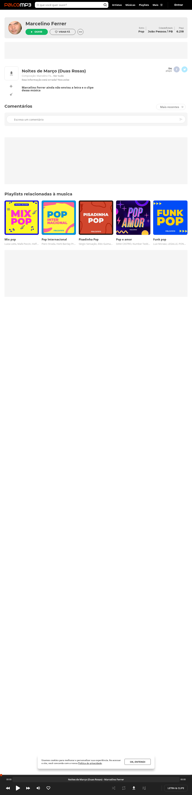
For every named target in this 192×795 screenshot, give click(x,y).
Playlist (144, 788)
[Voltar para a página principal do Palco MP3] (18, 5)
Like (48, 788)
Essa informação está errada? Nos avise (45, 80)
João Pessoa (157, 31)
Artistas (117, 5)
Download (134, 788)
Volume (38, 788)
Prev (8, 788)
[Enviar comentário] (181, 119)
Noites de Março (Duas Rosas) (85, 779)
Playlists (144, 5)
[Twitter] (185, 69)
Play (18, 788)
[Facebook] (177, 69)
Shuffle (114, 788)
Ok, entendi (137, 761)
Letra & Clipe (176, 788)
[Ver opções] (80, 32)
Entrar (178, 5)
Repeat (124, 788)
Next (28, 788)
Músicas (130, 5)
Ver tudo (58, 76)
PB (171, 31)
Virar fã (64, 31)
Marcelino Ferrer (46, 23)
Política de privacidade (90, 763)
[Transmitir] (154, 788)
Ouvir (38, 31)
